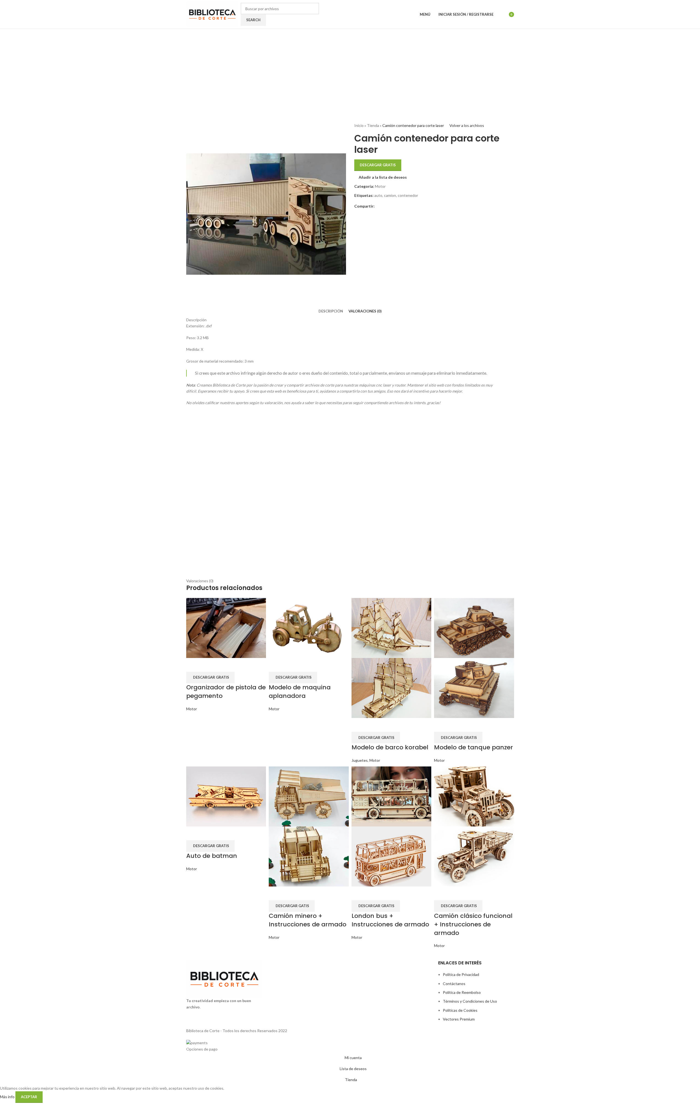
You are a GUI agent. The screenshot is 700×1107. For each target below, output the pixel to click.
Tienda (373, 125)
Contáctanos (454, 983)
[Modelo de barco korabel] (392, 627)
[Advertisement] (350, 70)
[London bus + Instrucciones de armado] (392, 795)
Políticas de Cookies (460, 1010)
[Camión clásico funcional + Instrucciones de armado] (474, 795)
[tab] (331, 311)
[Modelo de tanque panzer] (474, 627)
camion (390, 195)
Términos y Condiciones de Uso (470, 1001)
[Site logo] (212, 14)
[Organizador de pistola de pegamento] (226, 627)
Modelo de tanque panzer (473, 747)
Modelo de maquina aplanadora (300, 691)
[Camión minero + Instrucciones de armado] (309, 795)
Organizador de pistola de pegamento (226, 691)
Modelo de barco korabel (390, 747)
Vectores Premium (459, 1019)
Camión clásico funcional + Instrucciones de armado (473, 924)
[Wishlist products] (501, 14)
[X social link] (384, 206)
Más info (7, 1096)
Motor (380, 186)
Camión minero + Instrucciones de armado (307, 920)
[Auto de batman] (226, 795)
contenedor (408, 195)
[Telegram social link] (391, 206)
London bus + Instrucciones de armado (390, 920)
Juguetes (360, 760)
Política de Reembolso (462, 992)
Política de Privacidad (461, 974)
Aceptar (29, 1097)
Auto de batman (211, 856)
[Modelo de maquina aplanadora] (309, 627)
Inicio (359, 125)
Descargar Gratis (378, 165)
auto (378, 195)
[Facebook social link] (378, 206)
